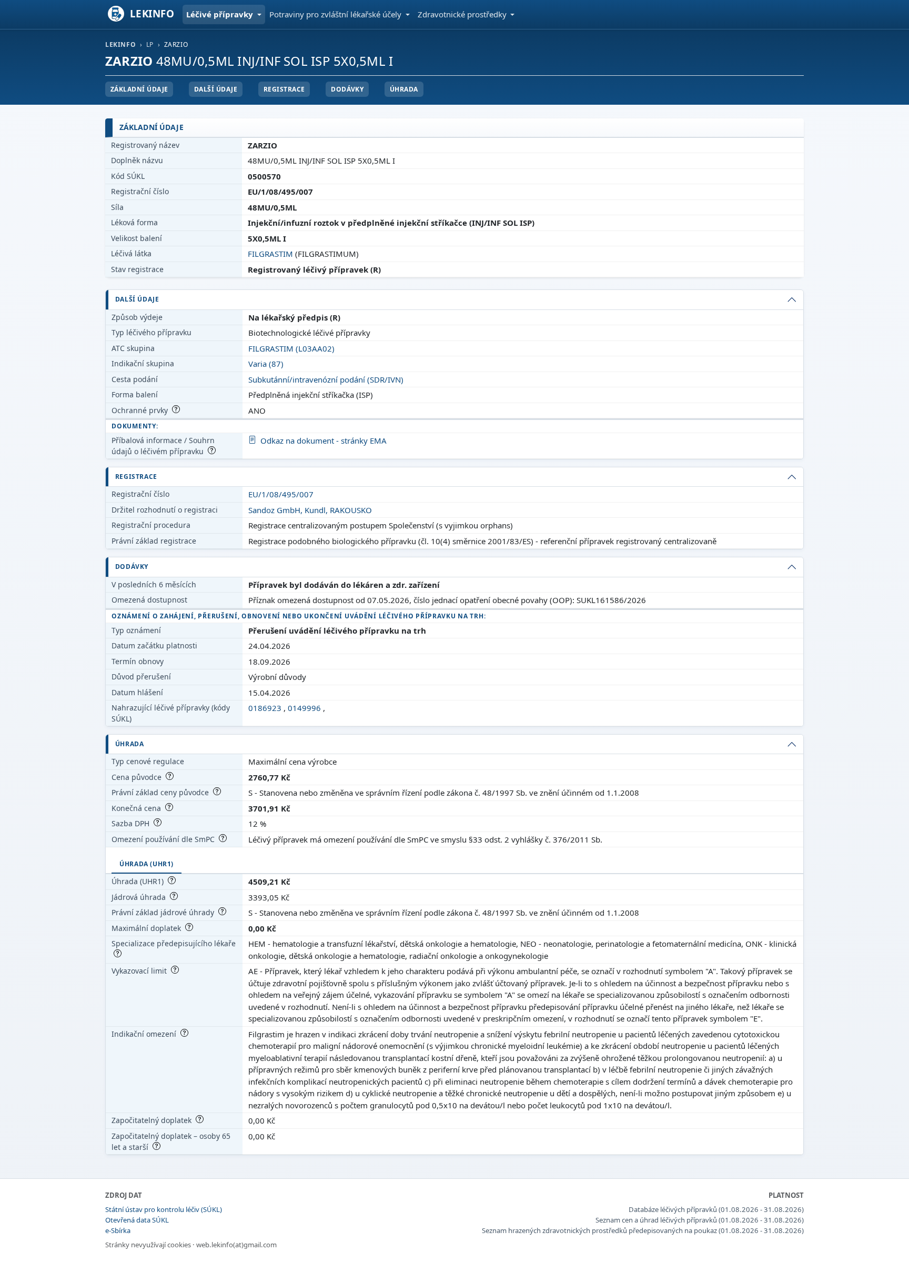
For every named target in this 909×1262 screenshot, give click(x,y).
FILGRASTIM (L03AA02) (291, 348)
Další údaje (215, 89)
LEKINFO (120, 44)
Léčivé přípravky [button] (220, 14)
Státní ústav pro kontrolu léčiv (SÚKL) (163, 1209)
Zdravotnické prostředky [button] (463, 14)
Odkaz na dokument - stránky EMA (323, 440)
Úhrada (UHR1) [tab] (146, 863)
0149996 (304, 708)
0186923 (264, 708)
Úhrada (404, 89)
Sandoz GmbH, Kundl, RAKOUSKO (310, 510)
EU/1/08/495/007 (281, 494)
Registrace (284, 89)
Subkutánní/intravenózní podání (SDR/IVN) (325, 379)
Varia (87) (266, 363)
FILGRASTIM (270, 253)
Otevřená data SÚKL (137, 1220)
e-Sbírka (117, 1230)
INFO (152, 13)
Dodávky (347, 89)
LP (150, 44)
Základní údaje (139, 89)
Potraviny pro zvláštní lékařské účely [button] (336, 14)
